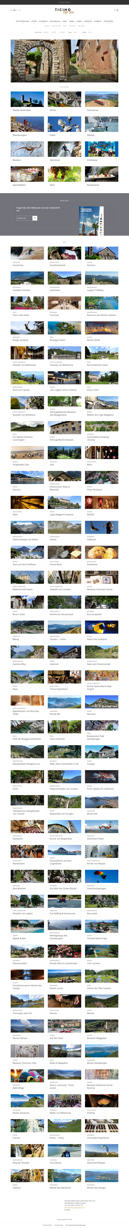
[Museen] (27, 149)
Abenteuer (88, 21)
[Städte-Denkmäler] (27, 99)
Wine (65, 26)
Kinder (45, 32)
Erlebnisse (97, 21)
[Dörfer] (64, 99)
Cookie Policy (58, 1225)
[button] (15, 61)
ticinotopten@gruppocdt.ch (74, 1208)
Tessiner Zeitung (64, 2)
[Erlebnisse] (101, 149)
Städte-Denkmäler (22, 21)
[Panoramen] (101, 99)
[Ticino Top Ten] (64, 11)
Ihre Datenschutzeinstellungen (76, 1225)
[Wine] (64, 174)
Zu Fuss (61, 32)
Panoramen (43, 21)
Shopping (72, 26)
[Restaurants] (101, 174)
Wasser (71, 21)
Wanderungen (55, 21)
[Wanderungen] (27, 124)
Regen (54, 32)
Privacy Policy (47, 1225)
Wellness (81, 26)
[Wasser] (101, 124)
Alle (75, 32)
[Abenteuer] (64, 149)
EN (12, 10)
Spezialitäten (108, 21)
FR (19, 10)
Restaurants (56, 26)
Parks (65, 21)
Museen (79, 21)
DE (14, 10)
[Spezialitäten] (27, 174)
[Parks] (64, 124)
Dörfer (34, 21)
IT (17, 10)
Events (47, 26)
